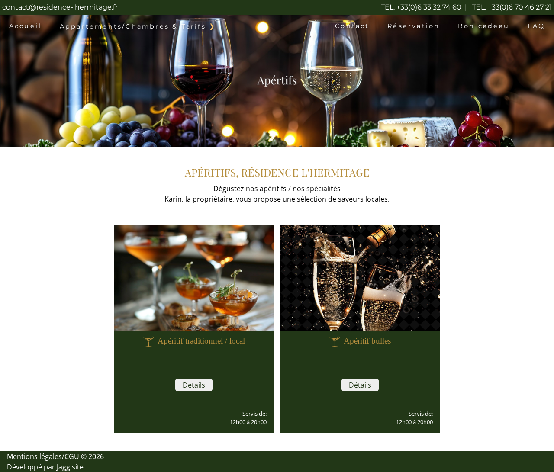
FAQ (536, 26)
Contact (352, 26)
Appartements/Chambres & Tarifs (133, 26)
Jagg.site (70, 467)
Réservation (413, 26)
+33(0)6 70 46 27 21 (512, 7)
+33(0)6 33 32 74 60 (421, 7)
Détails (194, 385)
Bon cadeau (483, 26)
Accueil (25, 26)
